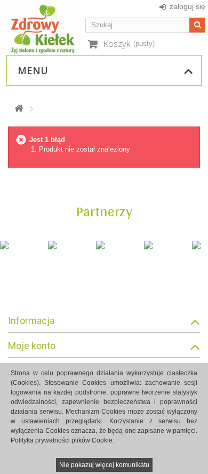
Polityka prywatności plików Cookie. (62, 440)
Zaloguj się (187, 6)
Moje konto (31, 345)
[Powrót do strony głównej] (19, 108)
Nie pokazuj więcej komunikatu (104, 465)
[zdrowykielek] (43, 27)
